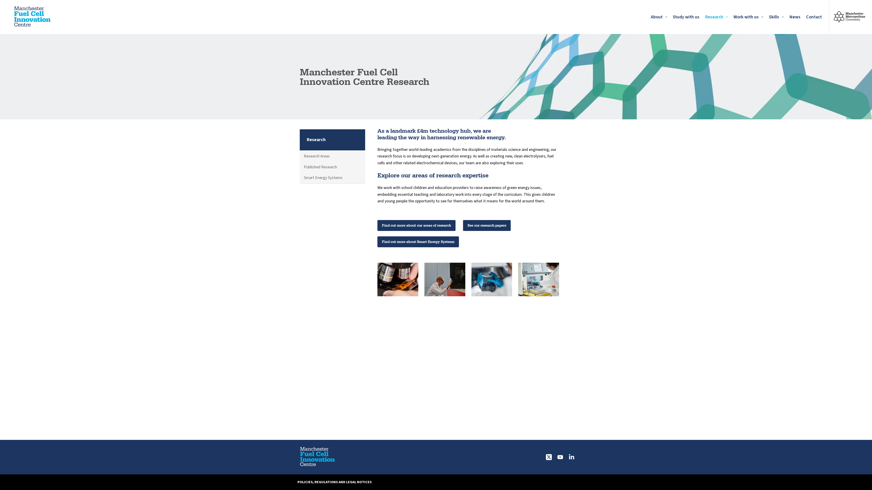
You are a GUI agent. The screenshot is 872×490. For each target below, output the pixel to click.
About (657, 17)
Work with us (746, 17)
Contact (814, 17)
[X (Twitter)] (549, 457)
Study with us (686, 17)
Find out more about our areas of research (416, 225)
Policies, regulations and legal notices (334, 482)
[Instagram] (560, 457)
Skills (774, 17)
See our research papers (487, 225)
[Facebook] (572, 457)
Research (714, 17)
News (794, 17)
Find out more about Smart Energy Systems (418, 241)
